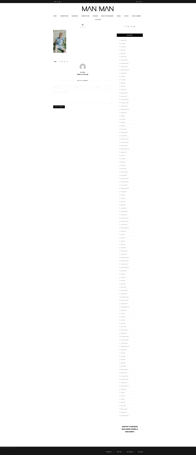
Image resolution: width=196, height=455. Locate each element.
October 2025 (124, 66)
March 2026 (123, 56)
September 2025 (125, 69)
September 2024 (125, 109)
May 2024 (123, 122)
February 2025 (124, 93)
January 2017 (124, 412)
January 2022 (124, 214)
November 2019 (124, 300)
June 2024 (123, 119)
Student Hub (64, 16)
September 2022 (125, 188)
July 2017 (123, 392)
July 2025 (123, 76)
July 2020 (123, 274)
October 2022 (124, 185)
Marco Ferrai (82, 74)
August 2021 (123, 231)
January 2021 (124, 254)
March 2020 (123, 287)
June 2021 (123, 237)
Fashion (95, 16)
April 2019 (123, 323)
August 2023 (124, 152)
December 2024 (125, 99)
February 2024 (124, 132)
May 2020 (123, 280)
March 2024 (123, 129)
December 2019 (124, 297)
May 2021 (123, 241)
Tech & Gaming (136, 16)
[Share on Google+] (64, 61)
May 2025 (123, 83)
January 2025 (124, 96)
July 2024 (123, 116)
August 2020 (124, 270)
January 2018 (124, 372)
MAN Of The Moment (107, 16)
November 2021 (124, 221)
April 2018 (123, 362)
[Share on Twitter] (62, 61)
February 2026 (124, 60)
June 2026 (123, 46)
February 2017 (124, 409)
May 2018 (123, 359)
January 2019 (124, 333)
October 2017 (124, 382)
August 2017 (123, 389)
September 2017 (125, 386)
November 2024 (125, 102)
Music (119, 16)
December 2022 (125, 178)
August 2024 (124, 112)
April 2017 (123, 402)
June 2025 (123, 79)
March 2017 (123, 405)
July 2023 (123, 155)
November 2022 (124, 181)
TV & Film (98, 19)
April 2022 (123, 204)
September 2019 (125, 307)
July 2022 (123, 195)
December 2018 (125, 336)
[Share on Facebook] (59, 61)
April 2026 (123, 53)
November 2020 (125, 260)
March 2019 (123, 326)
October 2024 (124, 106)
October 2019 (124, 303)
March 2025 (123, 89)
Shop (55, 16)
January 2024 (124, 135)
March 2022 (123, 208)
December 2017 (124, 376)
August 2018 (123, 349)
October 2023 (124, 145)
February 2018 (124, 369)
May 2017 (123, 399)
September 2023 (125, 148)
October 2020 (124, 264)
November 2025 (124, 63)
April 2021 (123, 244)
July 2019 (123, 313)
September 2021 (125, 227)
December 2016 (124, 415)
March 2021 (123, 247)
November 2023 (125, 142)
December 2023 (125, 139)
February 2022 (124, 211)
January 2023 (124, 175)
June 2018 (123, 356)
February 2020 (124, 290)
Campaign (75, 16)
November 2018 (124, 339)
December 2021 (124, 218)
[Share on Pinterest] (67, 61)
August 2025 (123, 73)
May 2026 (123, 50)
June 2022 (123, 198)
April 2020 (123, 283)
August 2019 (123, 310)
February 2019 (124, 330)
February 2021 (124, 251)
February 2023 (124, 172)
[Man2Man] (98, 8)
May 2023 (123, 162)
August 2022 (123, 191)
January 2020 (124, 293)
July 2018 (123, 353)
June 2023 (123, 158)
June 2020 (123, 277)
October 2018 (124, 343)
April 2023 (123, 165)
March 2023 (123, 168)
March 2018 (123, 366)
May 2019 (123, 320)
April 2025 (123, 86)
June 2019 (123, 316)
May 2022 (123, 201)
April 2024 (123, 125)
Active (126, 16)
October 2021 (124, 224)
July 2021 (123, 234)
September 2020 (125, 267)
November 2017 (124, 379)
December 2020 (125, 257)
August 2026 (124, 40)
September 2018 (125, 346)
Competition (85, 16)
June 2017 (123, 395)
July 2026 (123, 43)
